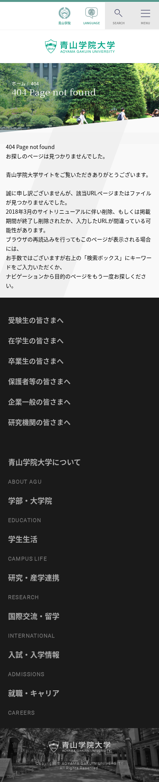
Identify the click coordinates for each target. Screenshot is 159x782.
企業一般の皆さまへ (39, 402)
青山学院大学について (44, 462)
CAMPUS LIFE (27, 558)
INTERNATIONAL (31, 635)
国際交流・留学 (33, 616)
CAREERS (21, 712)
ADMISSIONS (26, 674)
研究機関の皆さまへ (39, 422)
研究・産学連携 (33, 577)
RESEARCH (23, 597)
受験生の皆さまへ (36, 320)
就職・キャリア (33, 693)
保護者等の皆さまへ (39, 381)
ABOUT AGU (25, 481)
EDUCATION (25, 520)
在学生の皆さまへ (36, 340)
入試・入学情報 (33, 654)
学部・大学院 (30, 500)
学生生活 (22, 539)
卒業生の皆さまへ (36, 361)
